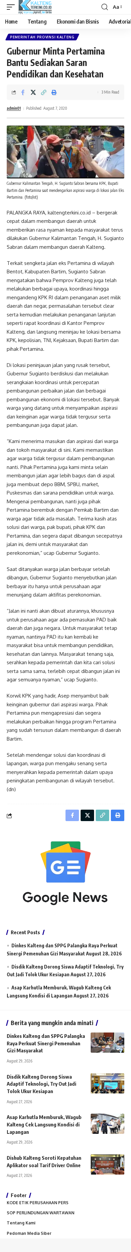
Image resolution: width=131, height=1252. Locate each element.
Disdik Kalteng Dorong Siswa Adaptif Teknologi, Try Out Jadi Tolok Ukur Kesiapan (41, 1084)
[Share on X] (33, 92)
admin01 (14, 108)
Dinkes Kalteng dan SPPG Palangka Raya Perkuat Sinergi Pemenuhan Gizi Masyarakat (46, 1043)
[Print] (54, 92)
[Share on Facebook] (23, 92)
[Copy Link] (43, 92)
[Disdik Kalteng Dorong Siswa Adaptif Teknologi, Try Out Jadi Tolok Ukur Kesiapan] (107, 1083)
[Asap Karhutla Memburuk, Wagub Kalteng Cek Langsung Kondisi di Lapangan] (107, 1124)
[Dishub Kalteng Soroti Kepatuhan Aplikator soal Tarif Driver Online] (107, 1164)
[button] (12, 7)
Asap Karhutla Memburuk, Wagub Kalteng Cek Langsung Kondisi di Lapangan (44, 1124)
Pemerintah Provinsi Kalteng (42, 37)
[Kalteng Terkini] (35, 7)
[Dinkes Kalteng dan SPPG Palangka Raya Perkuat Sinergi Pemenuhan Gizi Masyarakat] (107, 1043)
